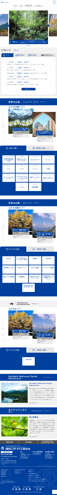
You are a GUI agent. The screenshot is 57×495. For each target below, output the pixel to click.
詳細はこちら (16, 137)
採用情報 (3, 474)
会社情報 (3, 472)
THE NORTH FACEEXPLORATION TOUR (28, 5)
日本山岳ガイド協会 (33, 475)
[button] (9, 26)
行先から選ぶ (13, 148)
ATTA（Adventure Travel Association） (37, 480)
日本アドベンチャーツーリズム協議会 (37, 479)
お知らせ (3, 476)
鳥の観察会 (17, 472)
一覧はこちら (27, 89)
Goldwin (30, 469)
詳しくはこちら (33, 402)
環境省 (30, 471)
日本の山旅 (21, 5)
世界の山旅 (15, 5)
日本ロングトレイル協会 (34, 477)
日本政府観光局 (32, 473)
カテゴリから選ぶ (14, 249)
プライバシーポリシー (6, 480)
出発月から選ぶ (41, 148)
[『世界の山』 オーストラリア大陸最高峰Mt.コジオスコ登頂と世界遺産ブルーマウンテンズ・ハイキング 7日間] (28, 25)
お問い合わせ (4, 470)
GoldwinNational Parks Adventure (38, 5)
